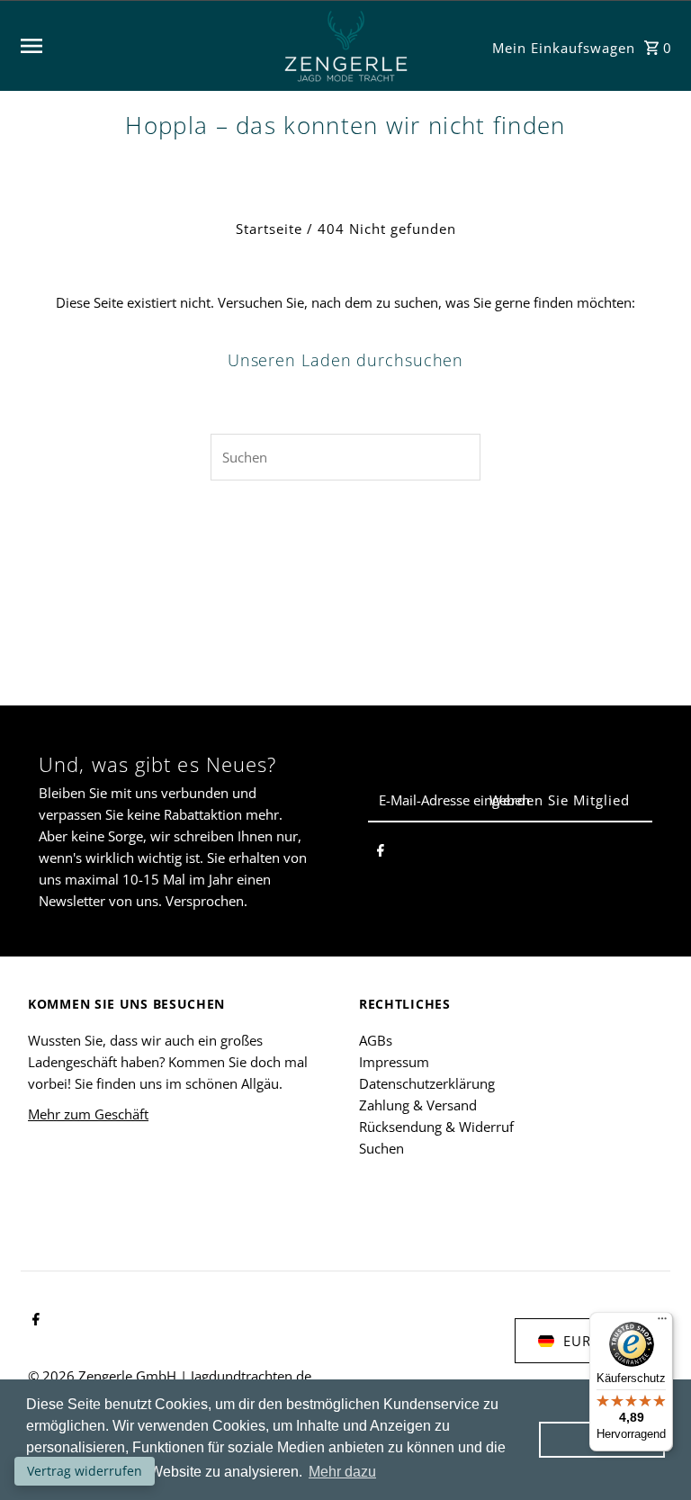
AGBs (375, 1040)
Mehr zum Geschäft (88, 1114)
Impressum (394, 1062)
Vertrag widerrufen (84, 1470)
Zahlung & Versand (418, 1105)
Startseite (269, 229)
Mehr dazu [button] (342, 1471)
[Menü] (662, 1323)
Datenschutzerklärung (427, 1083)
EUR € (584, 1341)
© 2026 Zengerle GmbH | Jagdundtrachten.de (169, 1376)
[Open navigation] (142, 45)
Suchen (381, 1148)
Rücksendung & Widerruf (436, 1127)
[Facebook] (380, 853)
